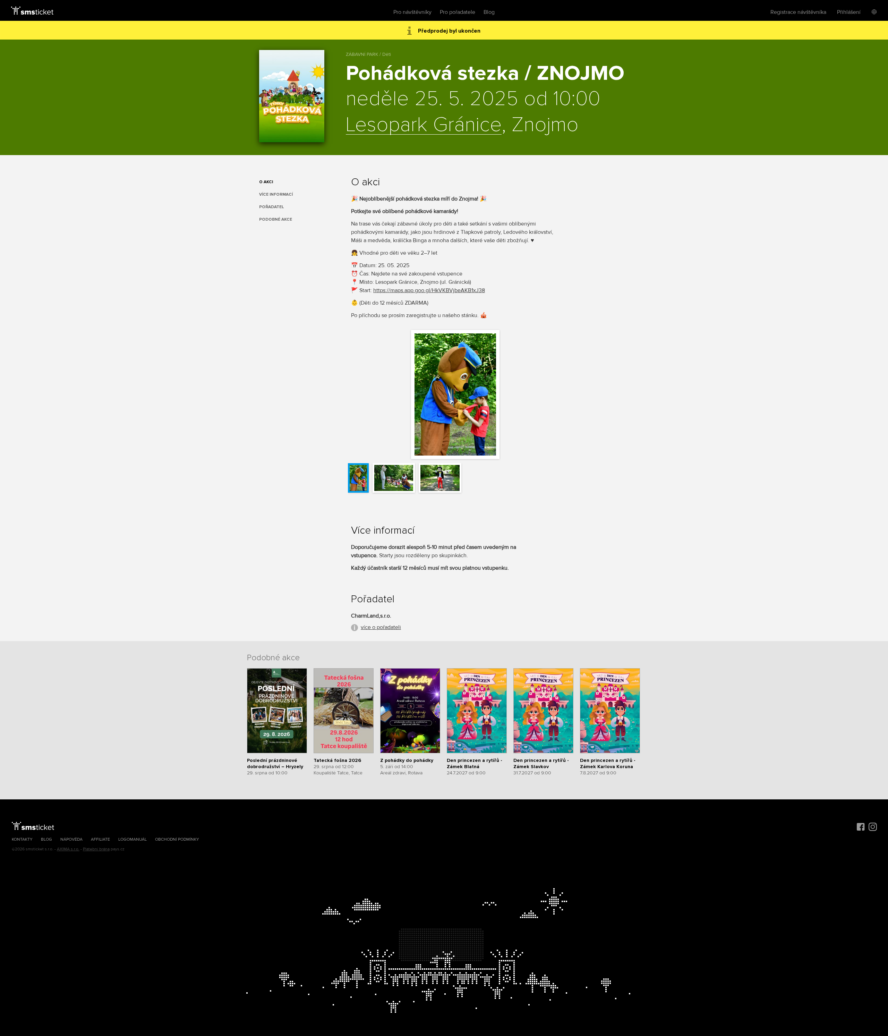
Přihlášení (849, 12)
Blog (489, 12)
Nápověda (71, 839)
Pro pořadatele (457, 12)
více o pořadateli (381, 627)
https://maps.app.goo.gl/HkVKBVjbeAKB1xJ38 (429, 290)
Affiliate (100, 839)
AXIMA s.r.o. (68, 849)
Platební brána (96, 849)
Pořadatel (271, 207)
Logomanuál (132, 839)
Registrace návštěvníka (798, 12)
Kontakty (22, 839)
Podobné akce (275, 219)
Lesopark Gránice (424, 125)
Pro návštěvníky (412, 12)
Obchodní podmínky (177, 839)
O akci (266, 182)
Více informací (276, 194)
